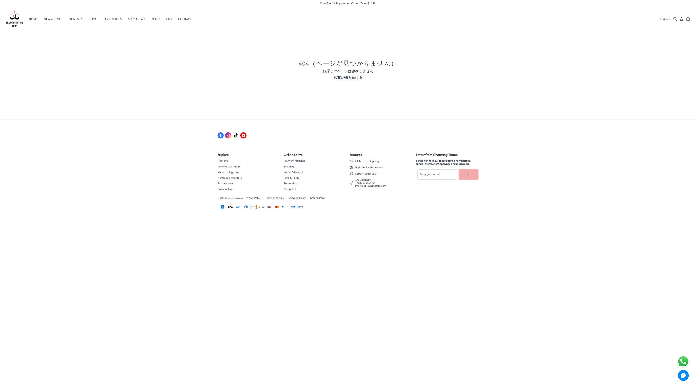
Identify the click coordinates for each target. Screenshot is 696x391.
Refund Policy (318, 197)
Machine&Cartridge (229, 166)
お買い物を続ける (348, 77)
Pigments (223, 160)
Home (33, 19)
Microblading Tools (228, 172)
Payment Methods (294, 160)
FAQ (169, 19)
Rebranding (291, 183)
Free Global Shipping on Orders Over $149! (348, 3)
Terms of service (274, 197)
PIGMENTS (75, 19)
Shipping (289, 166)
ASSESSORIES (113, 19)
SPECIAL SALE (137, 19)
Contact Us (290, 189)
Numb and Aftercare (230, 177)
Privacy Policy (291, 177)
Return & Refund (293, 172)
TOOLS (93, 19)
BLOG (156, 19)
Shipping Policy (297, 197)
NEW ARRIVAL (53, 19)
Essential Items (226, 189)
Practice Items (226, 183)
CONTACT (185, 19)
